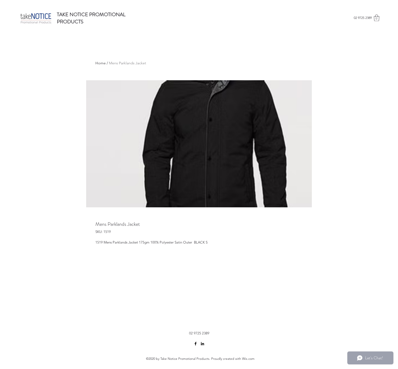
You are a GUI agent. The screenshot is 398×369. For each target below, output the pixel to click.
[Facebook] (195, 343)
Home (100, 63)
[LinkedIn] (202, 343)
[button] (376, 18)
